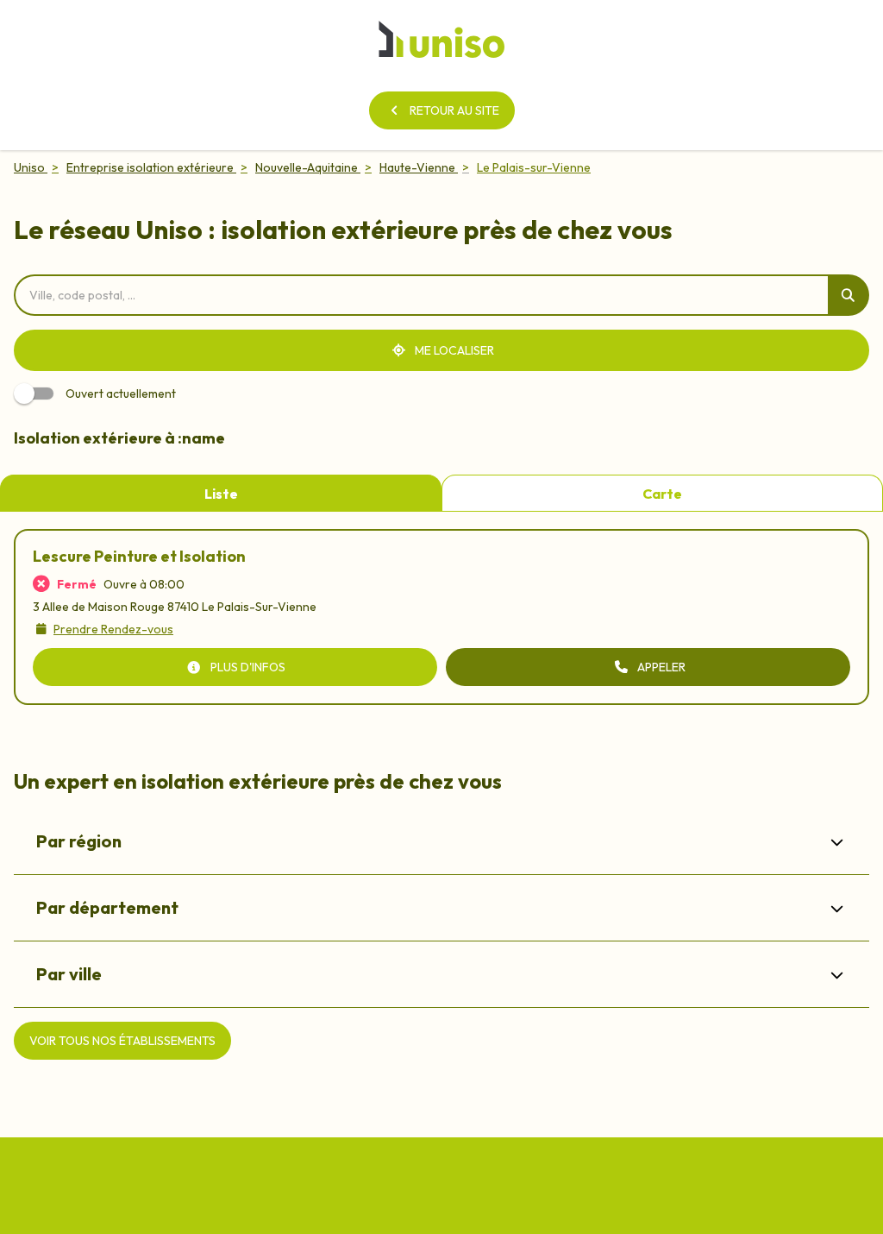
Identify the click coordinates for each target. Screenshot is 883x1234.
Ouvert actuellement (121, 393)
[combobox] (421, 295)
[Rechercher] (848, 295)
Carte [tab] (662, 493)
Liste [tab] (221, 493)
